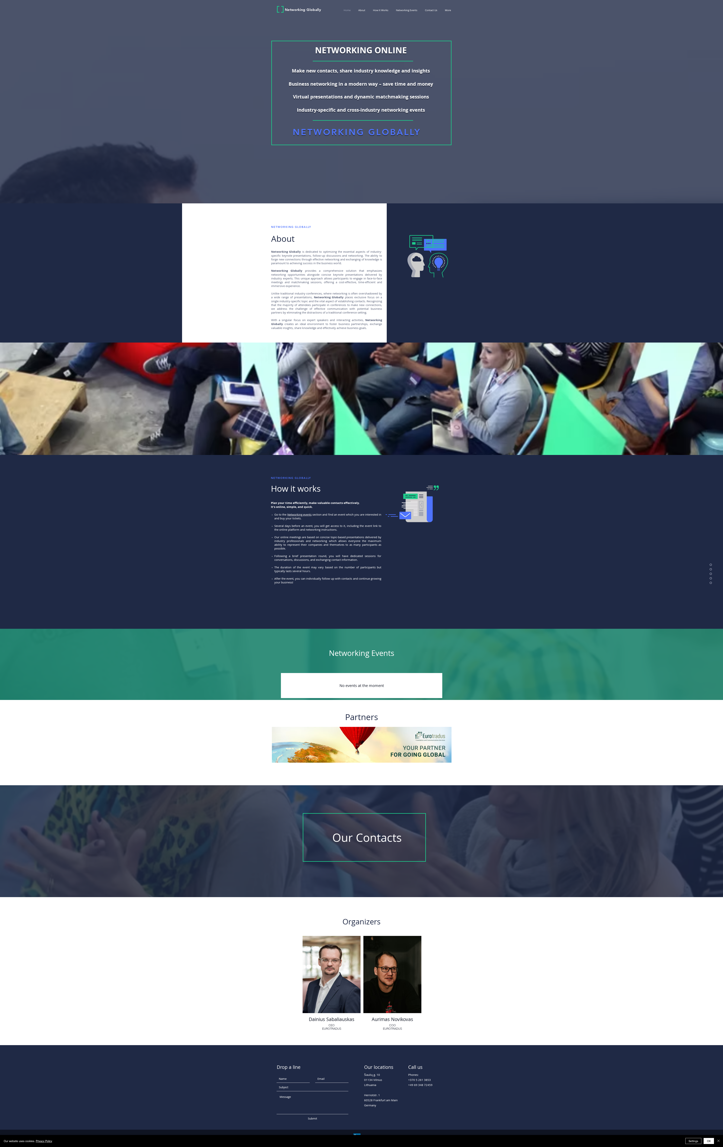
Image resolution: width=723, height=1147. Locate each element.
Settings (693, 1141)
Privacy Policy (44, 1141)
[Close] (718, 1141)
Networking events (299, 514)
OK (709, 1141)
